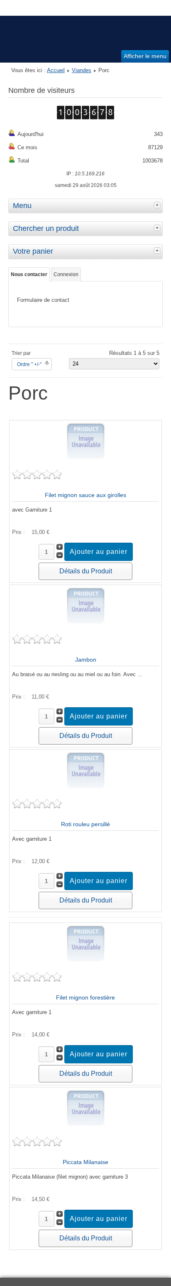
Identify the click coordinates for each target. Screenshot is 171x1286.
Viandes (81, 70)
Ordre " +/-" (29, 364)
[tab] (158, 205)
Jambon (85, 659)
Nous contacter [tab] (29, 274)
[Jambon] (85, 622)
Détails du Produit (85, 571)
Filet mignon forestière (85, 997)
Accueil (56, 70)
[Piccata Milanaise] (85, 1125)
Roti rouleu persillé (85, 824)
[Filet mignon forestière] (85, 960)
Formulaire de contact (43, 300)
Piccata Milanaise (85, 1162)
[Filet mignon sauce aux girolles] (85, 458)
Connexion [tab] (66, 274)
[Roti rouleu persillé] (85, 787)
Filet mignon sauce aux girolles (85, 495)
